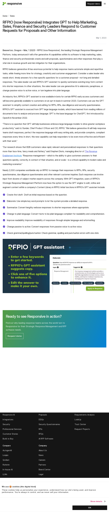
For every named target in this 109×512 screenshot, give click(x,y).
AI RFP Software (46, 439)
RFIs (40, 429)
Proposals (43, 415)
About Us (43, 450)
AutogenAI (7, 450)
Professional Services (12, 429)
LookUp (78, 419)
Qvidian (6, 460)
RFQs (41, 434)
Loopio (5, 455)
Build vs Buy (8, 439)
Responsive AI (9, 415)
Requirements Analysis (85, 415)
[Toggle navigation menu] (104, 3)
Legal (41, 474)
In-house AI (8, 469)
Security (6, 424)
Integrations (8, 419)
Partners (42, 465)
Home (5, 16)
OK (89, 508)
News (12, 16)
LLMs (5, 474)
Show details (96, 501)
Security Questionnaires (49, 424)
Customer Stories (10, 434)
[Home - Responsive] (12, 3)
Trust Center (80, 424)
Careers (42, 460)
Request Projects (82, 429)
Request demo (93, 4)
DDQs (41, 419)
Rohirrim (6, 465)
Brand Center (44, 469)
